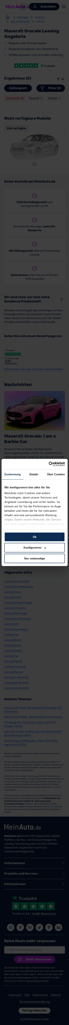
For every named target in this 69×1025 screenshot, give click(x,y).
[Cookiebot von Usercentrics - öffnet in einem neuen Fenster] (49, 464)
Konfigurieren (32, 547)
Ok (34, 536)
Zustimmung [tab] (12, 474)
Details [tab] (33, 474)
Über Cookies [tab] (56, 474)
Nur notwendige (34, 558)
